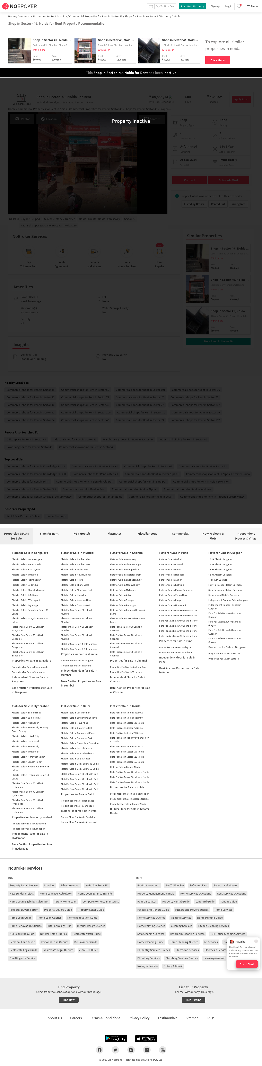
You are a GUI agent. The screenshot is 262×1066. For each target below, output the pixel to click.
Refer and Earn (199, 885)
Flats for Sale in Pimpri (170, 600)
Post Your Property (192, 6)
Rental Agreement (148, 885)
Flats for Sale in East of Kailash (76, 748)
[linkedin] (147, 1050)
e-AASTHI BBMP (88, 950)
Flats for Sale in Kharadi (171, 564)
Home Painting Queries (151, 926)
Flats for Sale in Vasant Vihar (75, 712)
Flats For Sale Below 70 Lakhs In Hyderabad (28, 793)
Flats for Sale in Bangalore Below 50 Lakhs (30, 620)
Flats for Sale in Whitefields (26, 751)
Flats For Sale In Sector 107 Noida (127, 751)
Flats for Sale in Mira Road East (76, 589)
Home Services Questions (195, 893)
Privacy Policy (139, 1018)
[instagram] (131, 1050)
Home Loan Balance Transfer (95, 893)
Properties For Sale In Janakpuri (77, 805)
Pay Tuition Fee (174, 885)
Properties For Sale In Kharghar (77, 660)
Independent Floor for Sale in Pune (177, 660)
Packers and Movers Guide (153, 909)
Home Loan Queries (49, 917)
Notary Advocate (147, 966)
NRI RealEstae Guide (22, 934)
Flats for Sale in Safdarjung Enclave (79, 717)
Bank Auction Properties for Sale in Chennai (130, 690)
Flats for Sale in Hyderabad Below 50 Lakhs (30, 776)
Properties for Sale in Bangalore (31, 660)
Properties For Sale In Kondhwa (175, 652)
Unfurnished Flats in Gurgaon (223, 595)
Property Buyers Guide (58, 909)
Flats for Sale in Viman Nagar (173, 595)
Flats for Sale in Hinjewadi (172, 605)
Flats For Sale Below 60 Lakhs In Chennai (126, 628)
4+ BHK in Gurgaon (218, 579)
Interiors (49, 885)
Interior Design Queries (91, 926)
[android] (116, 1038)
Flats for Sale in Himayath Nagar (28, 756)
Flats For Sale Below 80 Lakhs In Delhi (80, 784)
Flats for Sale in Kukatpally (25, 746)
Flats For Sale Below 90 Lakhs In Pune (178, 635)
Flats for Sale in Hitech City (25, 736)
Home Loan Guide (21, 917)
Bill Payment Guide (85, 942)
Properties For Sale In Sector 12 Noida (129, 798)
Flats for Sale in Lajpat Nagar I (76, 758)
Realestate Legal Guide (23, 950)
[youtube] (162, 1050)
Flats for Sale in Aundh (170, 579)
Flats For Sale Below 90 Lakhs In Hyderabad (28, 810)
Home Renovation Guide (82, 917)
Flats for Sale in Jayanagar (25, 605)
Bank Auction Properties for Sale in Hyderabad (32, 846)
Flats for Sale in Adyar (121, 595)
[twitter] (115, 1050)
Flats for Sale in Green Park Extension (80, 743)
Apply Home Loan (66, 901)
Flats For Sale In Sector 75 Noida (126, 727)
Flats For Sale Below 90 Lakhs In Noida (129, 782)
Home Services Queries (151, 917)
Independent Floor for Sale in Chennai (128, 679)
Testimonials (167, 1018)
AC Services (211, 942)
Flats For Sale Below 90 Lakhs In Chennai (126, 653)
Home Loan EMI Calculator (56, 893)
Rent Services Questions (231, 893)
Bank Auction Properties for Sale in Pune (179, 670)
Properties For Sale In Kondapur (28, 828)
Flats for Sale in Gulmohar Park (76, 738)
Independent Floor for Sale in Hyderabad (30, 836)
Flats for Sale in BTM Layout (26, 600)
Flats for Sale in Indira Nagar (26, 579)
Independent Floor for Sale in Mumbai (79, 673)
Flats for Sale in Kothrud (171, 584)
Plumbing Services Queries (182, 958)
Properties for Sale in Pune (175, 641)
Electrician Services (187, 950)
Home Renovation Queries (26, 926)
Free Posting (193, 1000)
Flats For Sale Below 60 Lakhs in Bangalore (28, 628)
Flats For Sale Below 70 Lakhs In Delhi (80, 778)
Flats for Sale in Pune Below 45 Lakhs (178, 610)
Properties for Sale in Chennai (128, 660)
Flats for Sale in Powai (72, 579)
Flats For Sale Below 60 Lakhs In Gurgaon (224, 615)
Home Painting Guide (210, 917)
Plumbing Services (148, 958)
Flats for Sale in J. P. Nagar (25, 595)
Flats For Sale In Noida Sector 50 (126, 717)
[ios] (146, 1038)
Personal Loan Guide (22, 942)
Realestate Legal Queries (58, 950)
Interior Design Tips (59, 926)
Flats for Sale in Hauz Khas (74, 722)
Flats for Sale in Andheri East (75, 564)
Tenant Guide (228, 901)
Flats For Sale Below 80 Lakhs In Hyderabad (28, 801)
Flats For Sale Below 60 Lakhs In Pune (178, 620)
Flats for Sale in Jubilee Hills (26, 717)
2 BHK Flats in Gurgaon (220, 564)
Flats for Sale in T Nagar (122, 600)
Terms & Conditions (105, 1018)
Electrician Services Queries (221, 950)
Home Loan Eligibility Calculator (29, 901)
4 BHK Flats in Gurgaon (220, 574)
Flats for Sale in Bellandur (25, 584)
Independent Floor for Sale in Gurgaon (228, 600)
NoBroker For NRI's (97, 885)
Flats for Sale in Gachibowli (26, 741)
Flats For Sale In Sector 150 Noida (127, 761)
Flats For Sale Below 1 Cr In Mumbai (79, 643)
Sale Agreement (70, 885)
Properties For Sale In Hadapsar (175, 647)
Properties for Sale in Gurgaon (227, 647)
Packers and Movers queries (192, 909)
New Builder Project (22, 893)
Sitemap (192, 1018)
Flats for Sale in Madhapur (25, 722)
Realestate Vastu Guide (87, 934)
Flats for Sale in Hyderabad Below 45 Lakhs (30, 768)
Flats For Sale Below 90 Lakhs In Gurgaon (224, 640)
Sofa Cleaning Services (150, 934)
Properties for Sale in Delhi (77, 794)
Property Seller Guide (91, 909)
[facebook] (99, 1050)
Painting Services (181, 917)
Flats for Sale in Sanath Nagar (27, 761)
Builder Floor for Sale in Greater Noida (129, 811)
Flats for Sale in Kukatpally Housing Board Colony (30, 729)
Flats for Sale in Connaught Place (78, 733)
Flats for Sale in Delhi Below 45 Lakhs (80, 763)
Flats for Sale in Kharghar (74, 595)
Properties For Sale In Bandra (76, 665)
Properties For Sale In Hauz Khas (77, 800)
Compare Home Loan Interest (100, 901)
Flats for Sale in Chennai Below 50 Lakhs (127, 620)
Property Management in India (155, 893)
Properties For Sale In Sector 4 (223, 658)
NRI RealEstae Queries (53, 934)
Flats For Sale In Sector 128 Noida (127, 756)
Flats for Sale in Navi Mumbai (76, 574)
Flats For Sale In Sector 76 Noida (126, 733)
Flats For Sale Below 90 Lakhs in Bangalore (28, 653)
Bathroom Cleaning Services (187, 934)
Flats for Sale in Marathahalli (26, 564)
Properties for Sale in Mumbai (79, 654)
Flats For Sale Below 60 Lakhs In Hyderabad (28, 785)
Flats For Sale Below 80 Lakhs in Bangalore (28, 645)
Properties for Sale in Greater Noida (128, 803)
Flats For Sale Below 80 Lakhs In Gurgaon (224, 631)
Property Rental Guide (176, 901)
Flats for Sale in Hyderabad (30, 706)
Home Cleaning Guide (150, 942)
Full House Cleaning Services (227, 934)
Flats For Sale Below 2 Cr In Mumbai (79, 649)
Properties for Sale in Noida (127, 787)
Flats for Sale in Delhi (75, 706)
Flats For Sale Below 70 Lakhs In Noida (129, 772)
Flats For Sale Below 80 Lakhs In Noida (129, 777)
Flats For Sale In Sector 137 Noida (127, 722)
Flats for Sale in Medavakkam (125, 584)
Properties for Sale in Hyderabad (32, 817)
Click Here (218, 60)
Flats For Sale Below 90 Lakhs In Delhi (80, 789)
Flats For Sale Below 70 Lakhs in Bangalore (28, 637)
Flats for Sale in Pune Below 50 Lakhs (178, 615)
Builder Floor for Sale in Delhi (79, 811)
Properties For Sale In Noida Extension (129, 793)
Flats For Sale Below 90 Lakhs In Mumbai (77, 637)
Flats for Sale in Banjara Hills (26, 712)
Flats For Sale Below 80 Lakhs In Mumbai (77, 628)
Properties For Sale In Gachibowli (29, 823)
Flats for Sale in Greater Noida (125, 766)
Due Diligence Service (22, 958)
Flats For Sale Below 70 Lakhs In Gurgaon (224, 623)
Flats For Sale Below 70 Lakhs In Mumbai (77, 620)
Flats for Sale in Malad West (75, 569)
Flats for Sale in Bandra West (75, 605)
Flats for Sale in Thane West (75, 584)
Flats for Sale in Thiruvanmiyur (126, 564)
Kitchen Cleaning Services (213, 926)
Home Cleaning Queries (184, 942)
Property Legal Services (24, 885)
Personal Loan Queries (54, 942)
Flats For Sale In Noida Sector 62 (126, 712)
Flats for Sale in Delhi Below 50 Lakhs (80, 768)
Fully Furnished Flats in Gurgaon (225, 584)
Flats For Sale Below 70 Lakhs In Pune (178, 625)
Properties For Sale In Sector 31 (224, 653)
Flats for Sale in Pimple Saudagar (176, 589)
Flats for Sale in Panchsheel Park (77, 753)
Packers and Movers (225, 885)
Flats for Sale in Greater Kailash (77, 727)
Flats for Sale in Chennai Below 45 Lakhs (127, 611)
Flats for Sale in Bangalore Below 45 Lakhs (30, 611)
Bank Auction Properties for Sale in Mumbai (81, 683)
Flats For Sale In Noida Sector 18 (126, 746)
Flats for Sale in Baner (170, 569)
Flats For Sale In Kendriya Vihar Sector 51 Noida (129, 739)
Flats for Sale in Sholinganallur (125, 579)
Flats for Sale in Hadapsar (172, 574)
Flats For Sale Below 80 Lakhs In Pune (178, 630)
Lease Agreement (214, 958)
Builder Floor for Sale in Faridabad (78, 817)
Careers (76, 1018)
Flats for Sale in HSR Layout (26, 569)
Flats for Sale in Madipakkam (125, 569)
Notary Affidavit (173, 966)
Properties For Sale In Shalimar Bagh (128, 666)
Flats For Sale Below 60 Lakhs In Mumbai (77, 611)
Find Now (69, 1000)
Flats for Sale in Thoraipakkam (125, 574)
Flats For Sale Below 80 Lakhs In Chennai (126, 645)
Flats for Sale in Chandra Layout (28, 589)
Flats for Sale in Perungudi (123, 605)
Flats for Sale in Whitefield (25, 574)
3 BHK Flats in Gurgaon (220, 569)
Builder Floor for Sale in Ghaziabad (79, 822)
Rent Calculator (146, 901)
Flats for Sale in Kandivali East (76, 600)
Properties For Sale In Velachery (126, 672)
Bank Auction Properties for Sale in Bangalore (32, 690)
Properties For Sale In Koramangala (30, 666)
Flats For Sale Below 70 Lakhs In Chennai (126, 637)
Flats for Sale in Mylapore (123, 589)
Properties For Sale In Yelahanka (28, 672)
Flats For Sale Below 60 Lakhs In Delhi (80, 773)
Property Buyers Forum (24, 909)
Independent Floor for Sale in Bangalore (30, 679)
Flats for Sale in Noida (125, 706)
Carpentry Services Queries (153, 950)
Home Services (223, 909)
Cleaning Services (181, 926)
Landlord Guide (205, 901)
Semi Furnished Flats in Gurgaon (225, 589)
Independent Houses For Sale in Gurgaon (224, 606)
